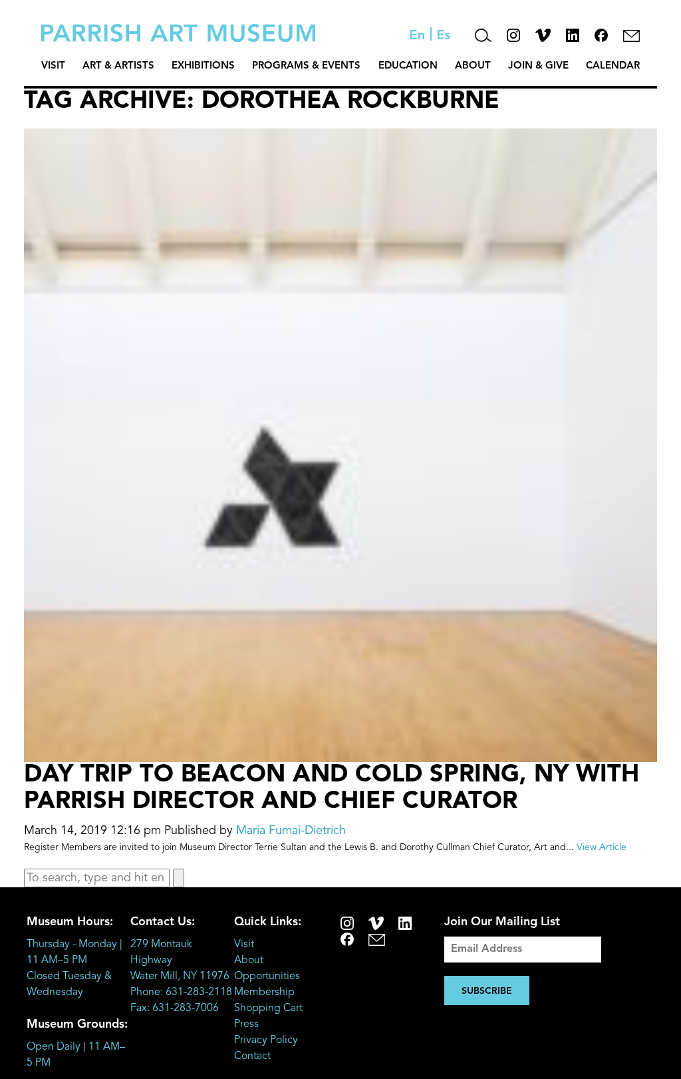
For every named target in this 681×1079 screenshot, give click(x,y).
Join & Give (538, 66)
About (473, 66)
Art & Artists (118, 66)
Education (408, 66)
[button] (178, 878)
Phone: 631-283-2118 (181, 992)
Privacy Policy (266, 1040)
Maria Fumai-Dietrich (291, 831)
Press (246, 1024)
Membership (264, 992)
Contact (252, 1056)
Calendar (613, 66)
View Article (601, 847)
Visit (53, 66)
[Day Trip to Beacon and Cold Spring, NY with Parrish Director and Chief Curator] (340, 753)
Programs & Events (306, 66)
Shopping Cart (268, 1008)
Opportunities (267, 976)
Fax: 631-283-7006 (174, 1008)
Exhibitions (203, 66)
